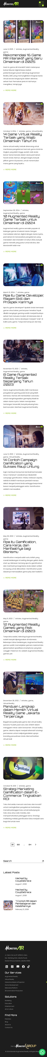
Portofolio (8, 1019)
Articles (19, 49)
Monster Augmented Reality (19, 1051)
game (5, 52)
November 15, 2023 (10, 368)
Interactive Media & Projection (14, 982)
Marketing (8, 1000)
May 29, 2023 (8, 536)
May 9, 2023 (7, 618)
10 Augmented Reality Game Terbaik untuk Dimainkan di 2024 (21, 219)
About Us (8, 1025)
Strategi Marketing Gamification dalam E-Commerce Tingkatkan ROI (22, 794)
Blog (6, 1022)
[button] (42, 1052)
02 (18, 845)
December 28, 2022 (11, 700)
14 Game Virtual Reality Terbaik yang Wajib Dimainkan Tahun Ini (22, 137)
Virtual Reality (37, 131)
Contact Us (8, 1027)
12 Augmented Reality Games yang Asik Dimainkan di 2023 (21, 628)
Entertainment (9, 1006)
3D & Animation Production (14, 991)
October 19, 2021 (9, 786)
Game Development (11, 985)
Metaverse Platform (11, 988)
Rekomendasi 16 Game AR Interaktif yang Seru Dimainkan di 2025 (22, 58)
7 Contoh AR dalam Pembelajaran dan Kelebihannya (26, 903)
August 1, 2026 (21, 884)
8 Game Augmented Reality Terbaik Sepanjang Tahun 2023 (20, 379)
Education (8, 1003)
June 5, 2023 (8, 454)
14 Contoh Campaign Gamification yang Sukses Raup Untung (21, 463)
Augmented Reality (31, 49)
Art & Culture (9, 1009)
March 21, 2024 (9, 292)
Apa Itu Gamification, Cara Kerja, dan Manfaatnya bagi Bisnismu (19, 547)
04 (30, 845)
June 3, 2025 (8, 49)
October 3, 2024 (9, 131)
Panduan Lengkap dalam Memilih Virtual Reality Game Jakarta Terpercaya (21, 711)
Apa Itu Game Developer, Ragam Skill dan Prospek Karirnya (23, 298)
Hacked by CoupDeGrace (23, 879)
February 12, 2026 (22, 909)
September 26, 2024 (11, 210)
